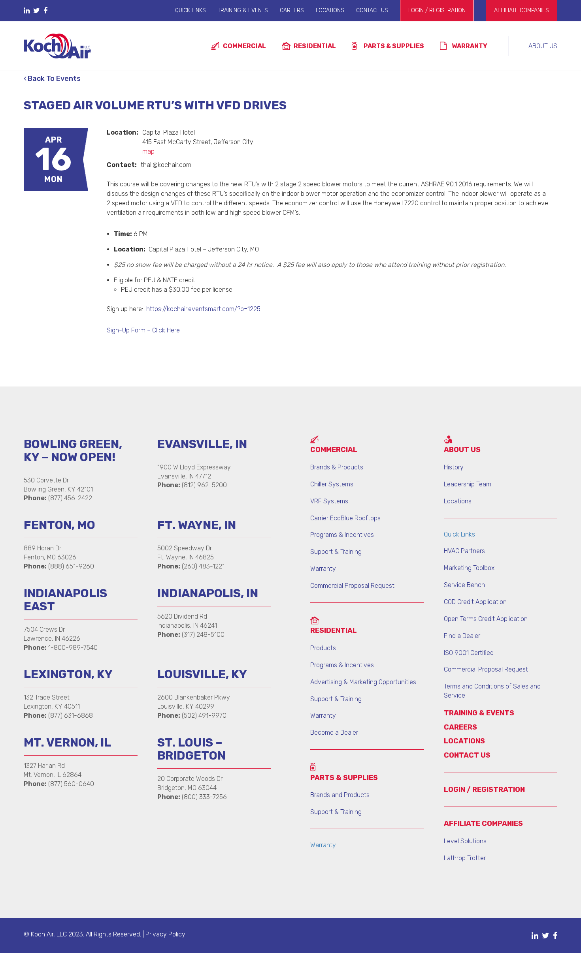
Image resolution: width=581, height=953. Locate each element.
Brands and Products (340, 795)
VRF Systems (329, 501)
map (148, 151)
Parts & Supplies (394, 46)
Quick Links (190, 10)
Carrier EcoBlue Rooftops (345, 518)
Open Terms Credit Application (486, 619)
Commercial (244, 46)
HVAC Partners (464, 551)
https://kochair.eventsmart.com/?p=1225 (203, 309)
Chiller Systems (331, 484)
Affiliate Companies (521, 10)
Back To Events (53, 79)
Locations (330, 10)
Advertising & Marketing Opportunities (363, 682)
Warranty (469, 46)
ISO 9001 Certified (469, 653)
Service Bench (464, 585)
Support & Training (336, 551)
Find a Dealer (462, 636)
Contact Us (372, 10)
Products (323, 648)
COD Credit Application (475, 602)
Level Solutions (465, 841)
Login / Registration (437, 10)
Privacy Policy (165, 934)
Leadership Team (467, 484)
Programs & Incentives (342, 534)
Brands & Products (336, 467)
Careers (292, 10)
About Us (542, 46)
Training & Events (243, 10)
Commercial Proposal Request (352, 585)
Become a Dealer (334, 732)
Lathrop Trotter (465, 858)
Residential (315, 46)
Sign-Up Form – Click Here (143, 330)
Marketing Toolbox (469, 568)
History (454, 467)
